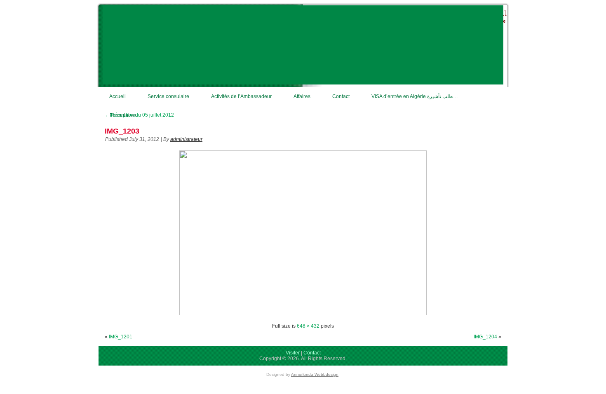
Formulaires (123, 115)
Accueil (117, 96)
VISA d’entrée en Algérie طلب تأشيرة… (414, 96)
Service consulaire (168, 96)
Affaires (302, 96)
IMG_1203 (122, 131)
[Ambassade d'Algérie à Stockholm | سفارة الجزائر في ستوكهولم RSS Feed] (104, 357)
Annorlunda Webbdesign (314, 374)
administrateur (186, 139)
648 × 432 (308, 326)
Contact (341, 96)
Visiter (293, 353)
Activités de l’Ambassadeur (241, 96)
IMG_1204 (485, 337)
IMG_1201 (120, 337)
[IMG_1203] (303, 314)
